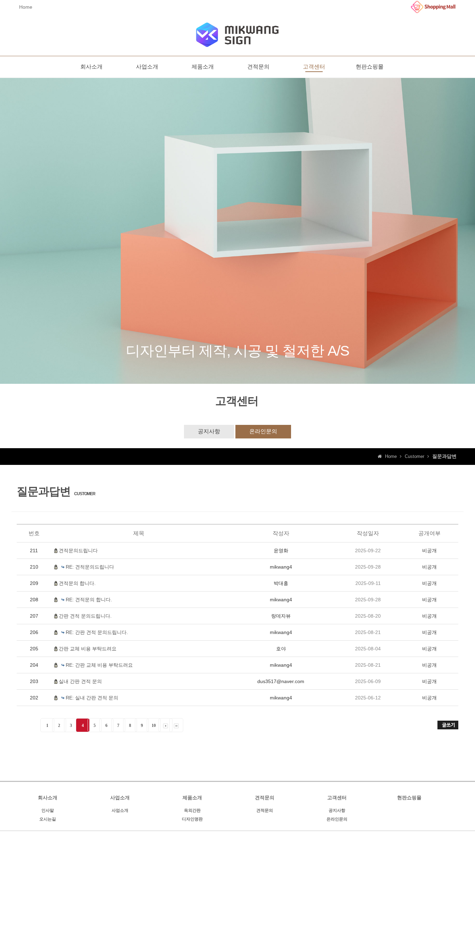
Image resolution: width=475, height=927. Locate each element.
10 (154, 725)
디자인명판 (192, 819)
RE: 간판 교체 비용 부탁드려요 (99, 665)
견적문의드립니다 (78, 550)
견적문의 (258, 67)
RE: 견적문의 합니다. (89, 599)
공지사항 (209, 431)
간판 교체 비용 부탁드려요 (87, 648)
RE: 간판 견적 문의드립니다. (97, 632)
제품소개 (203, 67)
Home (25, 7)
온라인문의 (263, 431)
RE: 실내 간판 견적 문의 (92, 697)
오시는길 (47, 819)
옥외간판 (192, 810)
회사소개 (91, 67)
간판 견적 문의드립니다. (85, 616)
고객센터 (314, 67)
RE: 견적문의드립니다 (90, 567)
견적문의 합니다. (77, 583)
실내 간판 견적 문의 (80, 681)
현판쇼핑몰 (370, 67)
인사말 (47, 810)
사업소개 (147, 67)
